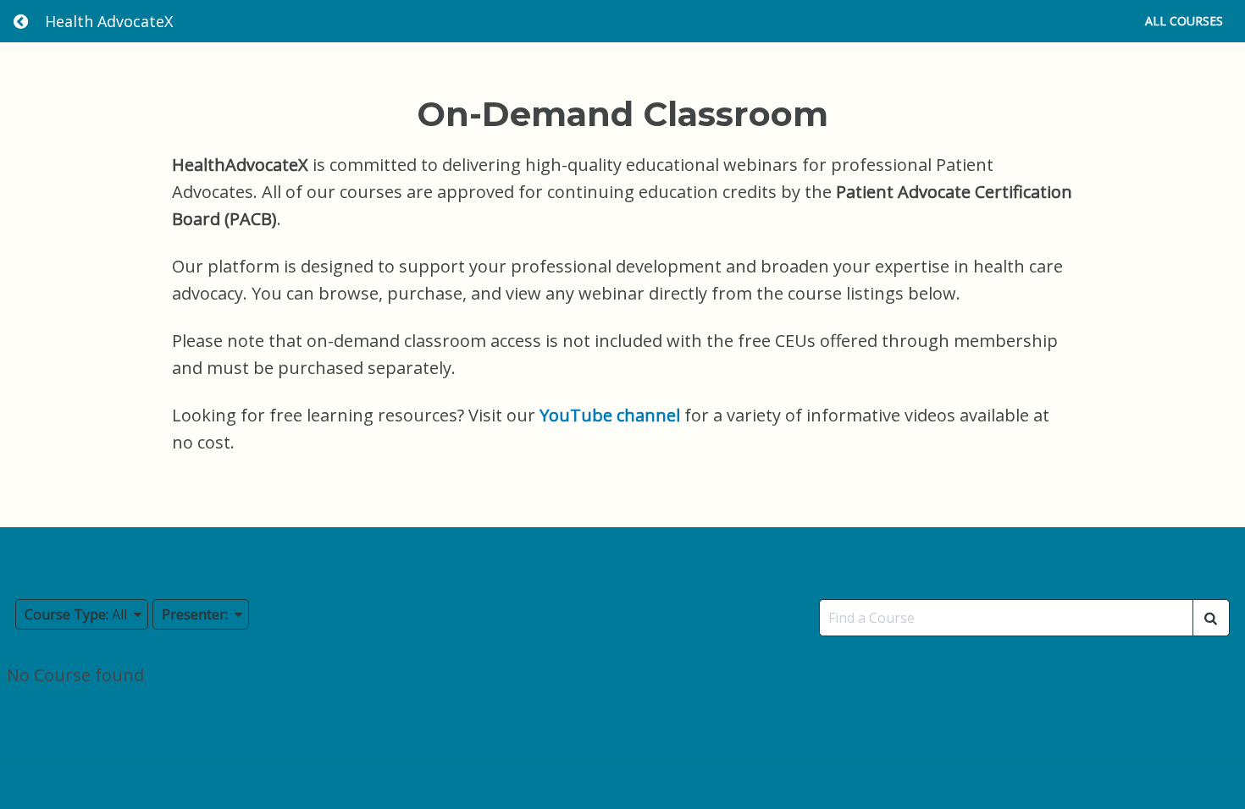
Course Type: (76, 614)
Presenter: (195, 614)
